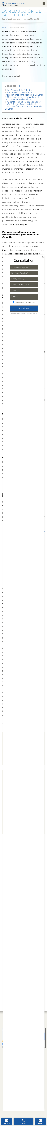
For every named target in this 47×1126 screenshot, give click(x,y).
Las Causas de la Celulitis (18, 90)
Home (4, 27)
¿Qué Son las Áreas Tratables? (20, 104)
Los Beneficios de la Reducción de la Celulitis (23, 107)
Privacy (29, 313)
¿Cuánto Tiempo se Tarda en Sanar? (23, 102)
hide (20, 86)
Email (40, 1123)
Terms (35, 313)
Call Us (23, 1123)
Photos (7, 1123)
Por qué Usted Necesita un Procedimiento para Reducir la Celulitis (24, 93)
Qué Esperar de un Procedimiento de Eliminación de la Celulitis (22, 98)
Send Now (23, 308)
